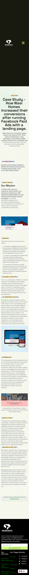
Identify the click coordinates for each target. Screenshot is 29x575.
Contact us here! (14, 498)
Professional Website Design (5, 559)
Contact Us (13, 572)
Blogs (11, 561)
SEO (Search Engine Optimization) (5, 565)
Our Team (13, 557)
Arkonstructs (4, 300)
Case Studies (13, 564)
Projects (12, 568)
